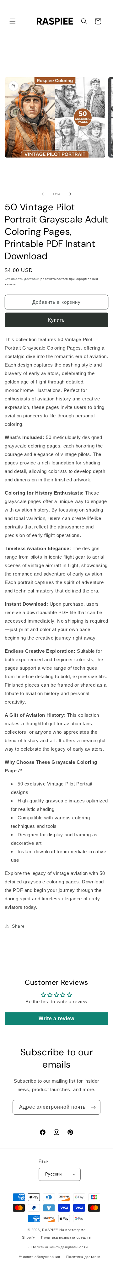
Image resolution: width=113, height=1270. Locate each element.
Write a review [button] (56, 1018)
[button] (12, 21)
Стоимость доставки (22, 279)
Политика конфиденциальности (59, 1247)
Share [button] (18, 926)
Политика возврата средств (66, 1237)
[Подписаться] (93, 1107)
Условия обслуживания (39, 1257)
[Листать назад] (43, 194)
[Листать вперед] (70, 194)
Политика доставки (83, 1257)
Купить (56, 320)
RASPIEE (50, 1230)
